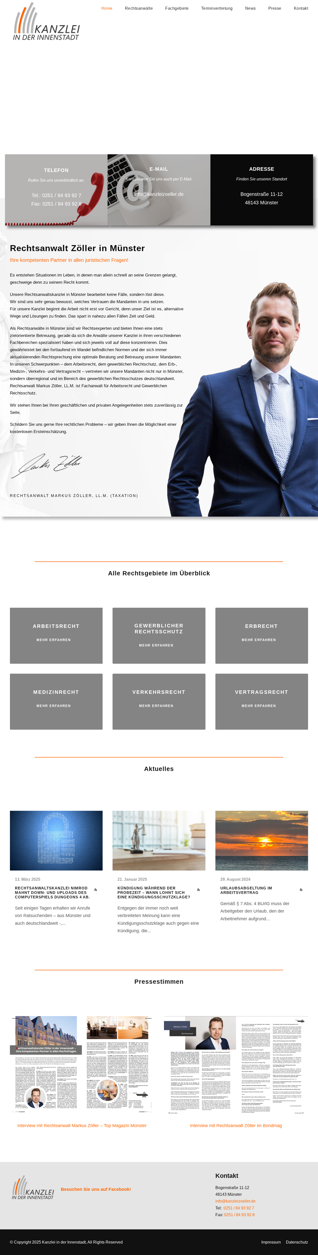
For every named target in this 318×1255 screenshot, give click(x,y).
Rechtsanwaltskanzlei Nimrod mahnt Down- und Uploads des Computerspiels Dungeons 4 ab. (52, 892)
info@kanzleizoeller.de (235, 1201)
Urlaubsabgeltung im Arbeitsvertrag (246, 890)
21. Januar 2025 (132, 879)
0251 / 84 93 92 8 (239, 1215)
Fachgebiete (177, 8)
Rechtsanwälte (139, 8)
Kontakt (301, 8)
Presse (274, 8)
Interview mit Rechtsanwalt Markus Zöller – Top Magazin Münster (82, 1125)
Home (107, 8)
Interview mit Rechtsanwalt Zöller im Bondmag (236, 1125)
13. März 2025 (27, 879)
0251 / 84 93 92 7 (239, 1208)
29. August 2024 (235, 879)
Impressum (271, 1242)
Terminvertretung (217, 8)
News (250, 8)
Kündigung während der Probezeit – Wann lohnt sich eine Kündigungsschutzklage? (154, 892)
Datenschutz (297, 1242)
